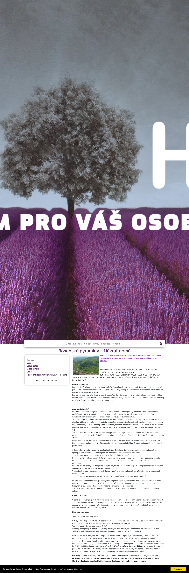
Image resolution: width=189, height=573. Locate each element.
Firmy (96, 343)
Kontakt (116, 343)
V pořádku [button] (178, 569)
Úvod (68, 343)
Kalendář (77, 343)
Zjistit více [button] (78, 569)
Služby (87, 343)
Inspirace (105, 343)
